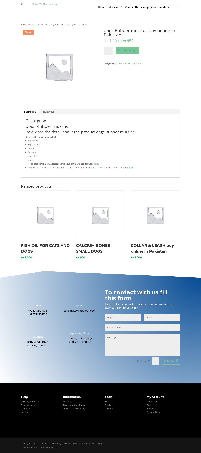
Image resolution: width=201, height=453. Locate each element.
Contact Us (131, 7)
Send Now (169, 360)
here (96, 163)
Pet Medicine (43, 24)
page (132, 167)
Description (30, 111)
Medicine (113, 7)
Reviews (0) (48, 111)
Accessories (121, 63)
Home (101, 7)
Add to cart (125, 50)
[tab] (30, 111)
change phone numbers (155, 7)
